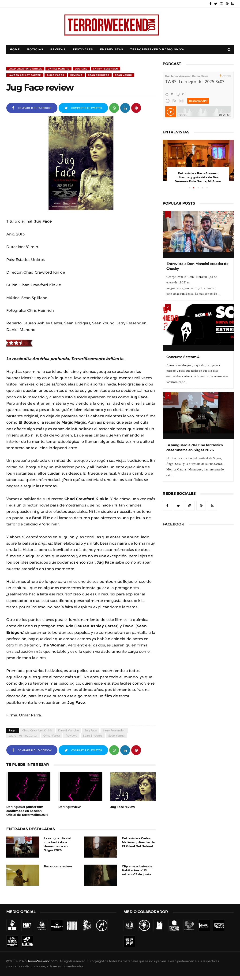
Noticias (35, 49)
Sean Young (123, 75)
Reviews (58, 49)
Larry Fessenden (105, 69)
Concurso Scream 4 (182, 357)
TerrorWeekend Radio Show (157, 49)
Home (15, 49)
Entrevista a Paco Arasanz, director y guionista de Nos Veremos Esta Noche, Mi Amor (198, 177)
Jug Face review (122, 806)
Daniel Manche (58, 69)
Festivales (83, 49)
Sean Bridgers (98, 75)
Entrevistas (111, 49)
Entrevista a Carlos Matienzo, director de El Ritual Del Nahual (138, 842)
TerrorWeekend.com (42, 961)
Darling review (69, 806)
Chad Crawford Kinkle (25, 69)
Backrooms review (58, 866)
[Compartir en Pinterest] (136, 107)
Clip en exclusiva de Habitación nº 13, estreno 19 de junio (137, 870)
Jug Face (81, 69)
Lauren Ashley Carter (25, 75)
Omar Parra (55, 75)
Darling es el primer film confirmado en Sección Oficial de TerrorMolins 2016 (27, 810)
